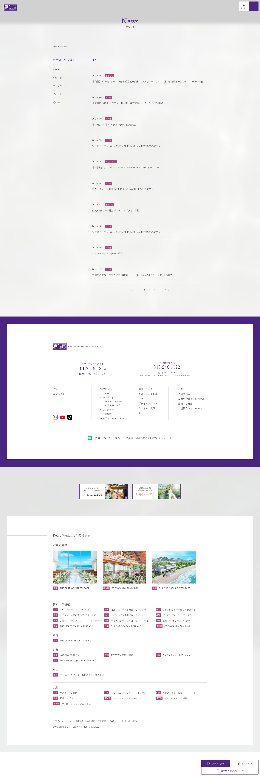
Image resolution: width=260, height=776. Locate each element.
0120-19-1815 (93, 368)
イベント (57, 94)
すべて (56, 69)
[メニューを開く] (253, 6)
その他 (56, 102)
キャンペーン (60, 85)
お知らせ (57, 77)
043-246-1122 (166, 366)
